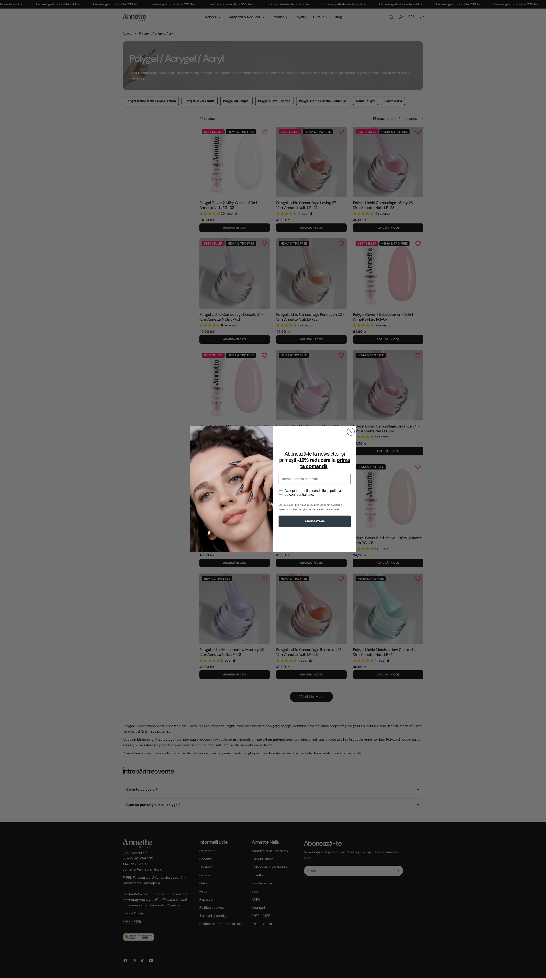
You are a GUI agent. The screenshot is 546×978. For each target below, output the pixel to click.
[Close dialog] (350, 431)
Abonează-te (314, 521)
